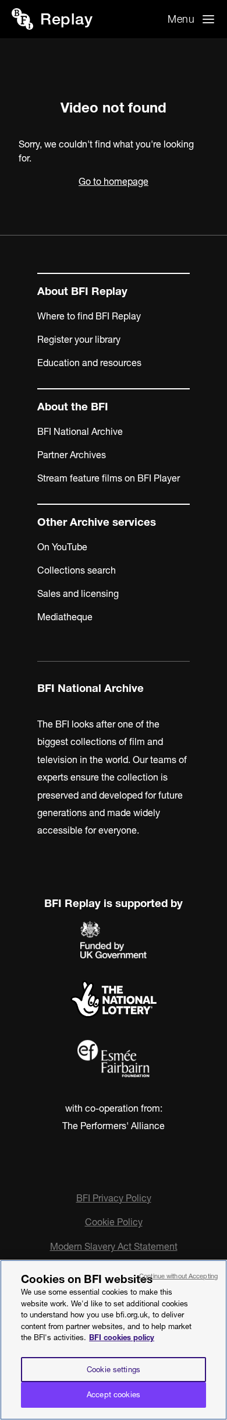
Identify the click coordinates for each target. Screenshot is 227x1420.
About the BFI (72, 406)
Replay (66, 19)
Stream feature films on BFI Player (108, 478)
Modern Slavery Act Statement (114, 1246)
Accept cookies (113, 1394)
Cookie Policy (114, 1222)
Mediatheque (65, 617)
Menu (181, 19)
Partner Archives (71, 455)
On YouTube (62, 547)
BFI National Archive (80, 431)
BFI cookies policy (121, 1337)
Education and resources (89, 362)
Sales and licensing (78, 593)
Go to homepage (113, 181)
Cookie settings (113, 1369)
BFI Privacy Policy (113, 1198)
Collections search (76, 570)
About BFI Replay (82, 291)
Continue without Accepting (178, 1276)
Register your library (78, 339)
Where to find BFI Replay (89, 316)
